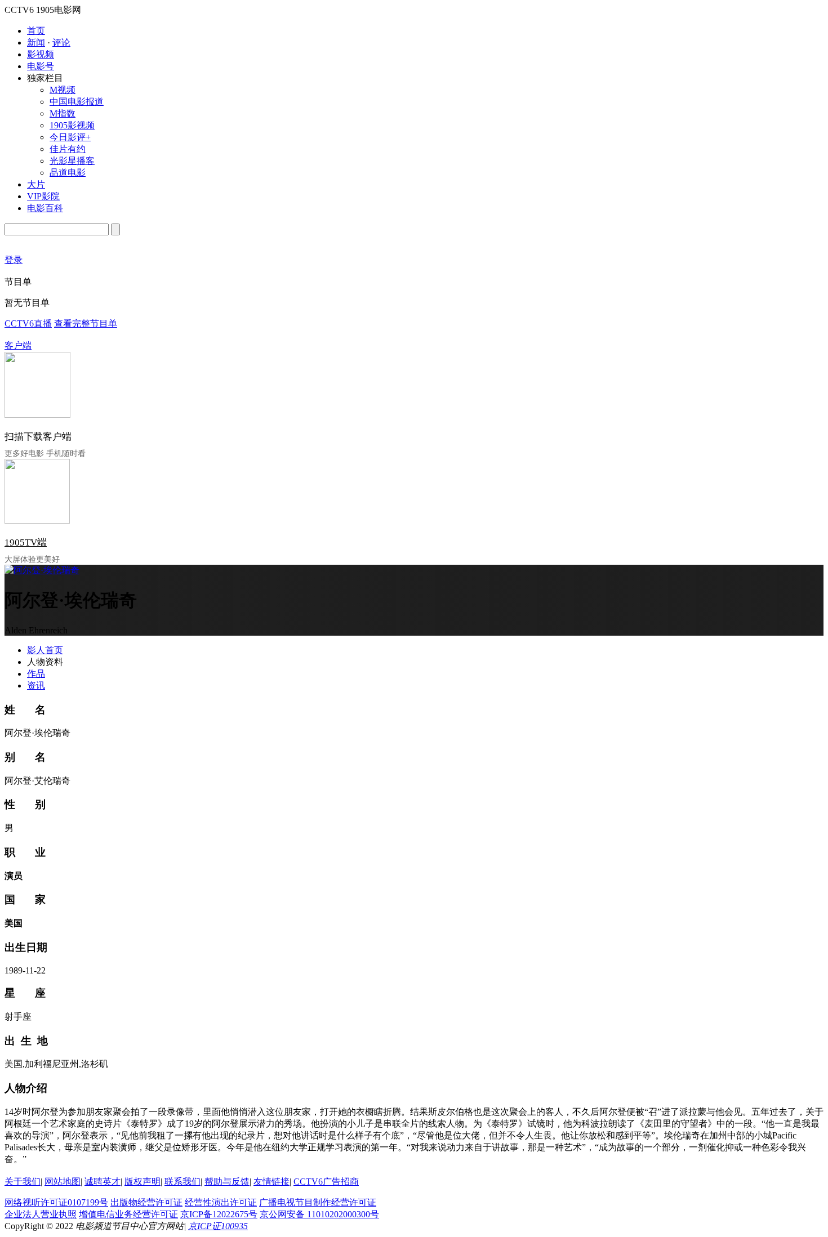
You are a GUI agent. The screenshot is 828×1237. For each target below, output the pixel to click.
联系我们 (182, 1181)
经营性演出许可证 (221, 1202)
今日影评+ (70, 137)
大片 (36, 184)
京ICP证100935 (218, 1226)
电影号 (40, 66)
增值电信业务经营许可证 (128, 1214)
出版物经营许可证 (146, 1202)
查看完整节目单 (85, 323)
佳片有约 (68, 149)
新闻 (36, 42)
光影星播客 (72, 161)
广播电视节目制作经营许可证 (317, 1202)
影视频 (40, 54)
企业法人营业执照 (41, 1214)
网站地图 (62, 1181)
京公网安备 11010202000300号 (319, 1214)
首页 (36, 30)
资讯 (36, 685)
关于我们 (23, 1181)
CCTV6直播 (28, 323)
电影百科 (45, 208)
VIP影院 (43, 196)
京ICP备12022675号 (218, 1214)
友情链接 (271, 1181)
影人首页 (45, 650)
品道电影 (68, 172)
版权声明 (142, 1181)
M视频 (62, 90)
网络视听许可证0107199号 (56, 1202)
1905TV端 (26, 542)
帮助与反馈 (227, 1181)
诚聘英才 (102, 1181)
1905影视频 (72, 125)
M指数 (62, 113)
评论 (61, 42)
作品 (36, 673)
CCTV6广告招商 (326, 1181)
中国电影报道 (77, 101)
